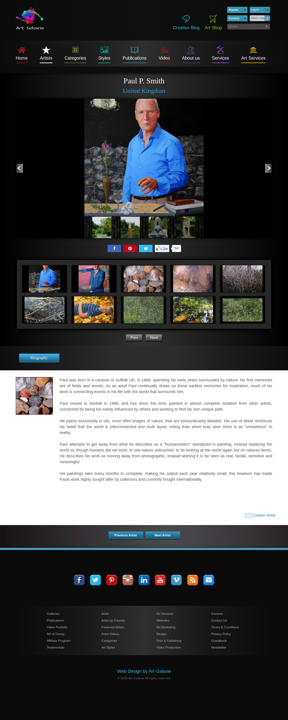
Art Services (253, 58)
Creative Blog (186, 27)
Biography (39, 358)
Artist (105, 613)
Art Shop (213, 27)
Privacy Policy (221, 634)
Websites (162, 620)
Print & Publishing (168, 640)
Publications (134, 58)
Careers (217, 613)
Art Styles (108, 647)
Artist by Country (113, 620)
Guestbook (219, 640)
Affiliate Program (58, 640)
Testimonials (55, 647)
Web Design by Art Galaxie (144, 671)
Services (220, 58)
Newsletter (218, 647)
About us (191, 58)
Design (161, 634)
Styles (104, 58)
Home (22, 58)
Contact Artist (264, 515)
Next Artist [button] (163, 535)
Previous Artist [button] (125, 535)
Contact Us (219, 620)
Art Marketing (166, 627)
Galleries (53, 613)
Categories (75, 58)
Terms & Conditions (225, 627)
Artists (46, 58)
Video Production (168, 647)
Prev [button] (134, 338)
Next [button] (154, 338)
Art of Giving (55, 634)
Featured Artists (112, 627)
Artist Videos (110, 634)
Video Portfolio (57, 627)
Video (164, 58)
